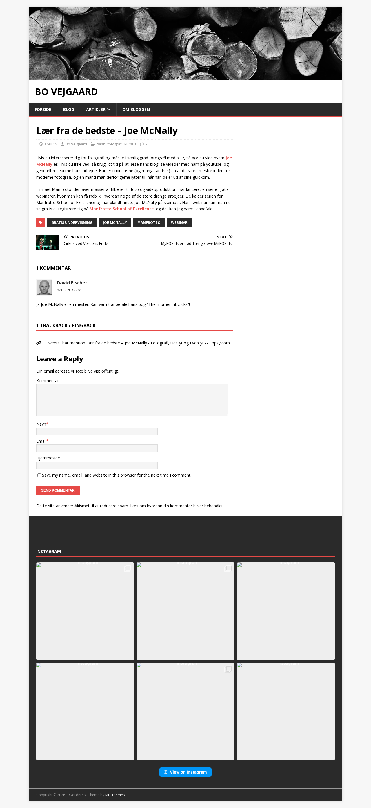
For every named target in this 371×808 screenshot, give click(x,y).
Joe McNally (115, 222)
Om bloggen (136, 109)
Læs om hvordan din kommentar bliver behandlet (176, 505)
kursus (130, 144)
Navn (41, 424)
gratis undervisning (71, 222)
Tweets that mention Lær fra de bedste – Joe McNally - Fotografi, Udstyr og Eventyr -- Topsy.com (138, 343)
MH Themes (115, 794)
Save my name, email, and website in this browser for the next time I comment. (116, 475)
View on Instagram (188, 771)
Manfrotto (149, 222)
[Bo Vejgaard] (185, 76)
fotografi (115, 144)
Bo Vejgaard (76, 144)
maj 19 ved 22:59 (69, 290)
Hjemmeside (48, 458)
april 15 (50, 144)
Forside (43, 109)
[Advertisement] (287, 160)
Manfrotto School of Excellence (122, 208)
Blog (68, 109)
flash (101, 144)
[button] (85, 611)
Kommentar (47, 380)
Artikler (96, 109)
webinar (179, 222)
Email (41, 441)
